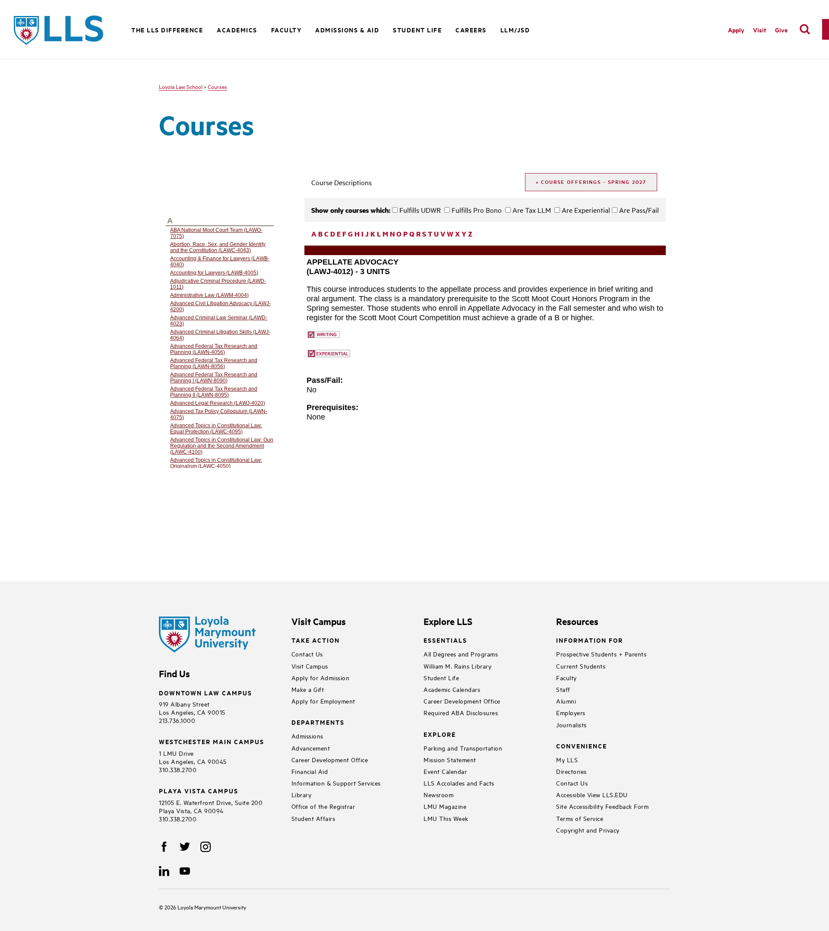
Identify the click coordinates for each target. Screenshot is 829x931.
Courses (217, 86)
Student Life (441, 677)
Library (301, 794)
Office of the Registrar (323, 806)
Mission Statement (450, 759)
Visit (759, 29)
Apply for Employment (323, 701)
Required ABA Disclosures (461, 712)
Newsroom (438, 794)
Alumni (566, 701)
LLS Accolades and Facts (459, 783)
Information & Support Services (336, 783)
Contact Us (307, 654)
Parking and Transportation (463, 748)
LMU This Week (446, 818)
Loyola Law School (181, 86)
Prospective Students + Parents (601, 654)
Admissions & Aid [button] (347, 29)
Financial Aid (309, 771)
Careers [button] (471, 29)
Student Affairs (313, 818)
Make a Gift (307, 689)
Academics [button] (237, 29)
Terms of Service (579, 818)
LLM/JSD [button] (515, 29)
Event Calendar (445, 771)
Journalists (571, 724)
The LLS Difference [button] (167, 29)
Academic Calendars (452, 689)
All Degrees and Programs (461, 654)
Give (781, 29)
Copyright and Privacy (588, 830)
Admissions (307, 736)
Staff (563, 689)
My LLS (567, 759)
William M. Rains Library (457, 666)
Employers (570, 712)
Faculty (566, 677)
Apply (736, 29)
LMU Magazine (445, 806)
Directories (571, 771)
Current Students (580, 666)
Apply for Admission (320, 677)
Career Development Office (329, 759)
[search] (804, 29)
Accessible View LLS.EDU (592, 794)
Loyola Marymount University (205, 907)
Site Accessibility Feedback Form (602, 806)
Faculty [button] (286, 29)
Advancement (310, 748)
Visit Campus (309, 666)
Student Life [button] (417, 29)
